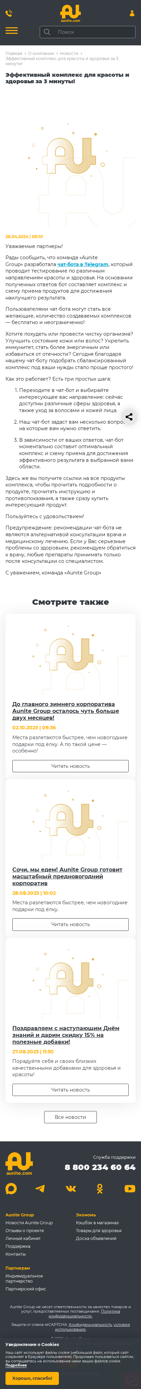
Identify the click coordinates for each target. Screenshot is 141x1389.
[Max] (11, 1188)
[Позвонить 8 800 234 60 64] (8, 13)
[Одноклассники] (100, 1188)
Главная (13, 53)
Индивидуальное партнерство (24, 1278)
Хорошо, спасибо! (32, 1378)
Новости (69, 53)
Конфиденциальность (90, 1324)
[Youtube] (130, 1188)
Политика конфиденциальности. (84, 1313)
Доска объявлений (96, 1238)
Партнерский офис (25, 1288)
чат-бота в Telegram (82, 264)
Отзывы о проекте (24, 1230)
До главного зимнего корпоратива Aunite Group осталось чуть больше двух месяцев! (65, 711)
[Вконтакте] (70, 1188)
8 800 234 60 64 (100, 1167)
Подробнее (16, 1365)
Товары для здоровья (98, 1230)
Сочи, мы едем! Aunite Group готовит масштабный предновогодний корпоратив (67, 876)
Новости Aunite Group (29, 1222)
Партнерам (17, 1268)
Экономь (86, 1214)
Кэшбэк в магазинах (97, 1222)
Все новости (70, 1117)
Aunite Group (19, 1214)
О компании (41, 53)
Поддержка (17, 1246)
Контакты (15, 1254)
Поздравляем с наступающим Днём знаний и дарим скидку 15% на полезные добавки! (65, 1035)
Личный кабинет (23, 1238)
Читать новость (70, 766)
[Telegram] (41, 1188)
